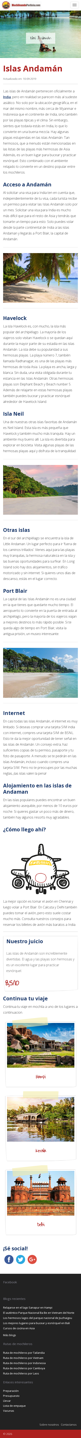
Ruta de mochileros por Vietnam (23, 1358)
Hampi (41, 1077)
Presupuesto (11, 1396)
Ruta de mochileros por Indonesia (24, 1363)
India (7, 97)
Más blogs (9, 1335)
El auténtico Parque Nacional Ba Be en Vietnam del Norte (38, 1313)
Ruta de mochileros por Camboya (24, 1368)
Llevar (7, 1401)
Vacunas (8, 1411)
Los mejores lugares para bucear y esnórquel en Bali (36, 1323)
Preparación (11, 1391)
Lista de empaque (14, 1406)
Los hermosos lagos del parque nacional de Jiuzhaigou (37, 1318)
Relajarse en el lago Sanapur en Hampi (27, 1307)
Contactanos (68, 1424)
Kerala (41, 1151)
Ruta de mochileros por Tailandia (24, 1353)
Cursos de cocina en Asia (19, 1328)
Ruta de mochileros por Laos (21, 1373)
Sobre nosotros (49, 1424)
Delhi (40, 1225)
